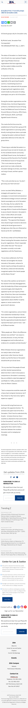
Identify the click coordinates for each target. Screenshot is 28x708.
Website (14, 666)
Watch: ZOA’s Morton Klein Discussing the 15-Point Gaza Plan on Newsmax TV (13, 554)
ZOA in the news (5, 17)
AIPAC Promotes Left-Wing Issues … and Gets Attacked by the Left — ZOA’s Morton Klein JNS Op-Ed (13, 531)
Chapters (14, 650)
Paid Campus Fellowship (14, 668)
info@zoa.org (14, 676)
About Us (14, 646)
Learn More (7, 599)
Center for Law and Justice (14, 648)
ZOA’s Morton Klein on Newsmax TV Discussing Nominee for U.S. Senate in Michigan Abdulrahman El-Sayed (13, 543)
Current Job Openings (14, 653)
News (2, 512)
